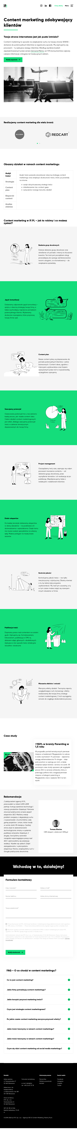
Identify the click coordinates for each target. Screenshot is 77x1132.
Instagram (60, 1081)
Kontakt (41, 1083)
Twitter (59, 1085)
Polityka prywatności (45, 1081)
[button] (37, 143)
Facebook (60, 1079)
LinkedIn (59, 1083)
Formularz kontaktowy (28, 1079)
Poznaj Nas (42, 1079)
